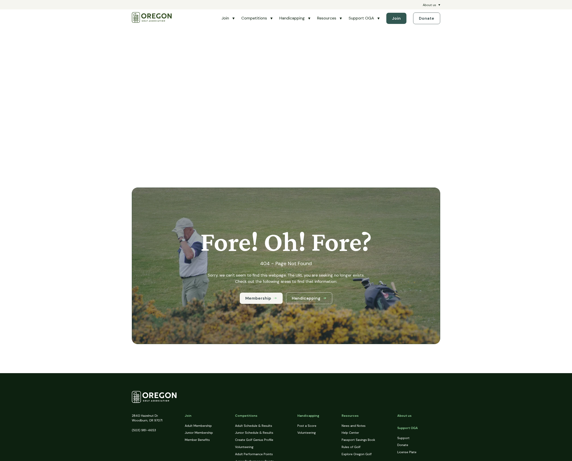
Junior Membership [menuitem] (199, 433)
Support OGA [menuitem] (407, 428)
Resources (326, 18)
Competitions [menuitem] (246, 416)
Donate (426, 18)
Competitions (254, 18)
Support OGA (361, 18)
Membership (258, 298)
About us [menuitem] (429, 5)
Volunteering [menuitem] (244, 447)
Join (225, 18)
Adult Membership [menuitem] (198, 426)
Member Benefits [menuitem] (197, 440)
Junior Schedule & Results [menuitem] (254, 433)
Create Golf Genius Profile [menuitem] (254, 440)
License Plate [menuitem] (406, 452)
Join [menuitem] (188, 416)
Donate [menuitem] (402, 445)
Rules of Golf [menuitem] (351, 447)
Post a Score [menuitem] (306, 426)
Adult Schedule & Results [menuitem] (253, 426)
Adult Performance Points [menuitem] (254, 454)
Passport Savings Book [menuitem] (358, 440)
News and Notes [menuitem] (354, 426)
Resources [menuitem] (350, 416)
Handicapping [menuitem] (308, 416)
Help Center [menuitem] (350, 433)
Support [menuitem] (403, 438)
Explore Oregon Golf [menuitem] (357, 454)
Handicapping (292, 18)
